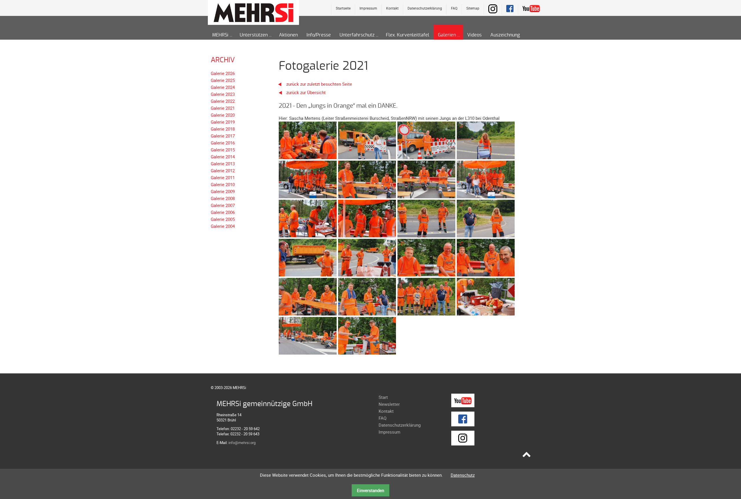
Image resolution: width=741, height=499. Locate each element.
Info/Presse (319, 35)
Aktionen (288, 35)
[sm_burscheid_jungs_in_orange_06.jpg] (367, 218)
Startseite (343, 8)
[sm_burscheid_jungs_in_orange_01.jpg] (308, 179)
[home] (253, 12)
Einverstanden (370, 490)
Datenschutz (463, 475)
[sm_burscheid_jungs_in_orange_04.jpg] (486, 179)
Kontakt (392, 8)
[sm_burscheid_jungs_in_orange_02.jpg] (367, 179)
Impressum (368, 8)
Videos (474, 35)
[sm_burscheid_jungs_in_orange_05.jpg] (308, 218)
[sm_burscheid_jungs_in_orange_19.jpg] (308, 140)
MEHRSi (220, 35)
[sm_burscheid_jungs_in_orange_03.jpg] (426, 179)
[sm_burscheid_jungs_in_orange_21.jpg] (426, 140)
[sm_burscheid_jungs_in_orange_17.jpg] (308, 335)
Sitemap (472, 8)
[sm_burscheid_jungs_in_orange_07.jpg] (426, 218)
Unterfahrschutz (357, 35)
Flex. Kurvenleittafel (407, 35)
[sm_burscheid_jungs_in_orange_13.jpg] (308, 296)
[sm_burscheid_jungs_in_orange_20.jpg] (367, 140)
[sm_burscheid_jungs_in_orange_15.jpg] (426, 296)
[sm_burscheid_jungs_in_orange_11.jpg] (426, 257)
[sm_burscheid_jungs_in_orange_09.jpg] (308, 257)
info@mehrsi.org (242, 442)
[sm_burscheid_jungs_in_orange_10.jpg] (367, 257)
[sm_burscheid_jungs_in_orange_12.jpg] (486, 257)
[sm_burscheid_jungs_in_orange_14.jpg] (367, 296)
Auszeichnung (505, 35)
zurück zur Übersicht (306, 92)
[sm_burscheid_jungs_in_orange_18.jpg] (367, 335)
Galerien (447, 35)
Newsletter (389, 404)
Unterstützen (254, 35)
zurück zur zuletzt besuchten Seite (318, 84)
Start (383, 397)
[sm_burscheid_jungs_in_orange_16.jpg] (486, 296)
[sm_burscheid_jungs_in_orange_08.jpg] (486, 218)
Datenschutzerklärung (425, 8)
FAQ (454, 8)
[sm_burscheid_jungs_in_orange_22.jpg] (486, 140)
